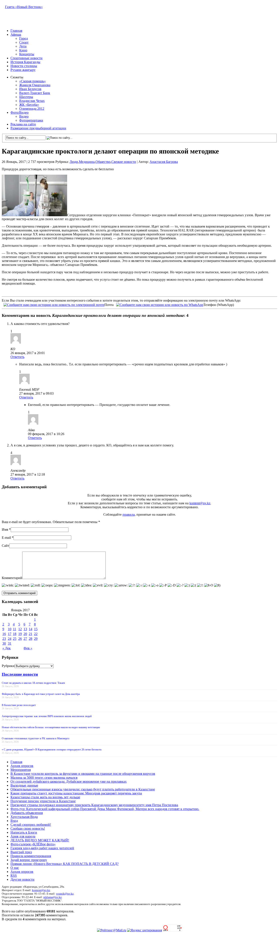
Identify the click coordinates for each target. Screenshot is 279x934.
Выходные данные (24, 785)
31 (9, 643)
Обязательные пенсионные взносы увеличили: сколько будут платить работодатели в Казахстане (82, 789)
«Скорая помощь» (32, 81)
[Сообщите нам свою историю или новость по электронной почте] (53, 304)
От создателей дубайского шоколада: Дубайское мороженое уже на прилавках (68, 781)
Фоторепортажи (31, 120)
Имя (5, 529)
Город (23, 38)
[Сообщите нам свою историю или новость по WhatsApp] (159, 304)
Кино (23, 50)
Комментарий (12, 578)
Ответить (17, 357)
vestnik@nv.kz (65, 893)
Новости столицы (23, 66)
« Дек (6, 648)
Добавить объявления (26, 813)
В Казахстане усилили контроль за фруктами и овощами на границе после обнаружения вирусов (82, 773)
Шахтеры (26, 97)
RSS (13, 875)
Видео (24, 116)
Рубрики (8, 666)
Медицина (87, 162)
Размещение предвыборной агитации (38, 128)
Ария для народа (22, 836)
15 (35, 629)
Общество (103, 162)
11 (14, 629)
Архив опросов (21, 766)
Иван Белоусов (30, 89)
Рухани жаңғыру (23, 70)
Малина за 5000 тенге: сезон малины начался (43, 777)
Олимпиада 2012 (31, 108)
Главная (16, 30)
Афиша (15, 34)
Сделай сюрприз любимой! (30, 824)
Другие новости (22, 879)
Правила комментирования (30, 856)
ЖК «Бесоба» (29, 104)
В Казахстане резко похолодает (19, 705)
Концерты (26, 54)
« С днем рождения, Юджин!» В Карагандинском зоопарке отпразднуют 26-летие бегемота (51, 749)
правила (128, 514)
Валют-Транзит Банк (34, 93)
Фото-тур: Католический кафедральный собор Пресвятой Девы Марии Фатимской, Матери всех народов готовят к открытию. (104, 809)
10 (9, 629)
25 (14, 638)
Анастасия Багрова (164, 162)
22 (35, 634)
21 (30, 634)
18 (14, 634)
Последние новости (20, 674)
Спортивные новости (26, 58)
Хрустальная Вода (24, 817)
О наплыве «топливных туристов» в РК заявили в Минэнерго (35, 738)
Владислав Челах (32, 101)
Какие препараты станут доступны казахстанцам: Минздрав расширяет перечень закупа (76, 793)
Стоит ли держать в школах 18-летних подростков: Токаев (33, 682)
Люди (74, 162)
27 (25, 638)
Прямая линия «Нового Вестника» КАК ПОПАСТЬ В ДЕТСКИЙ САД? (64, 864)
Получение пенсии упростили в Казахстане (43, 801)
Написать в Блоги (23, 832)
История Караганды (25, 62)
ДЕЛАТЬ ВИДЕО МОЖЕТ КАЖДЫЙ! (39, 840)
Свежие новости (123, 162)
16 (4, 634)
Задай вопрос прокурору (28, 860)
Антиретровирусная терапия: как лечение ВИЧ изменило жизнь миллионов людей (47, 716)
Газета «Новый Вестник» (24, 7)
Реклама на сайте (23, 124)
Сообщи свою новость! (27, 828)
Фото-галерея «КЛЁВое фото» (33, 844)
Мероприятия (20, 770)
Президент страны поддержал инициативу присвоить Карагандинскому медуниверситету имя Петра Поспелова (94, 805)
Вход (14, 821)
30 (4, 643)
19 (20, 634)
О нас (14, 868)
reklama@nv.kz (52, 897)
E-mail (6, 537)
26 (20, 638)
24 (9, 638)
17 (9, 634)
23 (4, 638)
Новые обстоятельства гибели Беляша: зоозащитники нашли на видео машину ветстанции (51, 727)
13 (25, 629)
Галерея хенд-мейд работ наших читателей (42, 848)
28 (30, 638)
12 (20, 629)
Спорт (24, 42)
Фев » (28, 648)
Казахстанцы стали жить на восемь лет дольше (45, 797)
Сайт (5, 545)
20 (25, 634)
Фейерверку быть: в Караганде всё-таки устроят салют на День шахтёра (41, 694)
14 (30, 629)
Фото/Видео (19, 112)
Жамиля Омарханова (34, 85)
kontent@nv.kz (199, 503)
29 (35, 638)
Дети (23, 46)
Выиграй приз (21, 852)
